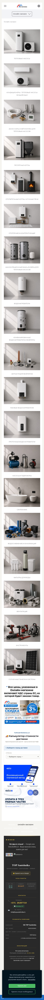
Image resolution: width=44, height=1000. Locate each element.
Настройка (31, 979)
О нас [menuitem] (34, 828)
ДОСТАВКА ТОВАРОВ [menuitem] (12, 828)
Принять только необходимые (22, 992)
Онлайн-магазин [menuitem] (25, 825)
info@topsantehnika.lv (18, 912)
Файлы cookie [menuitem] (27, 832)
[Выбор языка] (39, 6)
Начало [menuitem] (11, 825)
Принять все (22, 986)
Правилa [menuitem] (14, 832)
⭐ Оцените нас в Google (21, 873)
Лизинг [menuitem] (26, 828)
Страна (9, 753)
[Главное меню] (5, 6)
